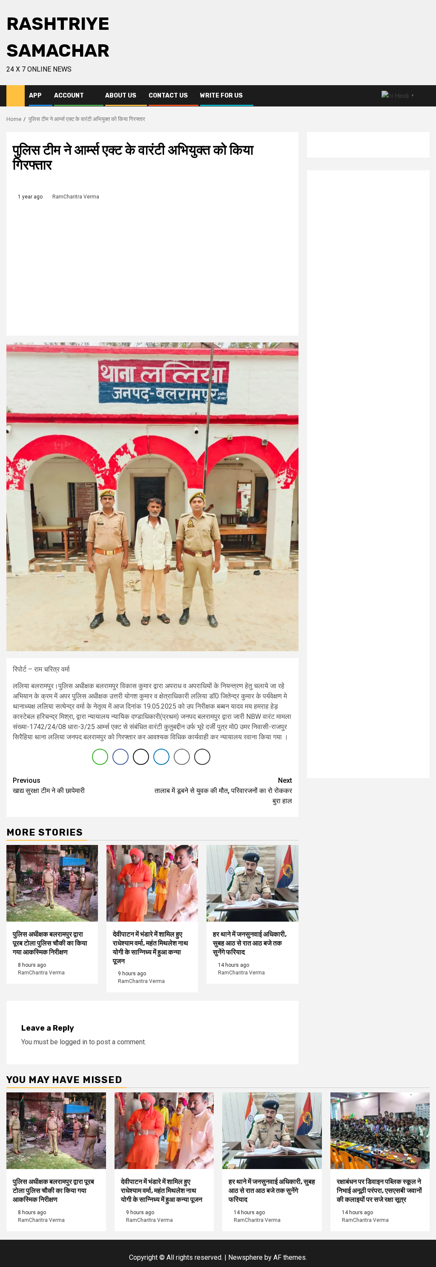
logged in (73, 1042)
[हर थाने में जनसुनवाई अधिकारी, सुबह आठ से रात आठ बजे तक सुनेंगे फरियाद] (252, 883)
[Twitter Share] (141, 757)
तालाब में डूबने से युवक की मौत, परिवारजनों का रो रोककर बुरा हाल (223, 790)
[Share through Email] (182, 757)
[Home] (15, 95)
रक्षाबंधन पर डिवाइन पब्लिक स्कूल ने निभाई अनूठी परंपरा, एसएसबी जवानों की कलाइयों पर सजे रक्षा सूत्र (379, 1191)
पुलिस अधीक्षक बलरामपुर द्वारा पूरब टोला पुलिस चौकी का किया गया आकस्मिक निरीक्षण (50, 943)
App (35, 95)
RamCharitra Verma (75, 197)
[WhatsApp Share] (100, 757)
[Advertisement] (152, 265)
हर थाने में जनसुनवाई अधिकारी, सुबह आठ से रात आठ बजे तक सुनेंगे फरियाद (250, 943)
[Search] (423, 96)
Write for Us (221, 95)
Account (69, 95)
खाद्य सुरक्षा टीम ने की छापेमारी (49, 785)
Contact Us (168, 95)
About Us (120, 95)
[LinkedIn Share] (161, 757)
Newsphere (245, 1257)
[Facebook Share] (120, 757)
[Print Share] (202, 757)
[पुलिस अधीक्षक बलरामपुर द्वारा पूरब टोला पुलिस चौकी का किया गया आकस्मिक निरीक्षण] (52, 883)
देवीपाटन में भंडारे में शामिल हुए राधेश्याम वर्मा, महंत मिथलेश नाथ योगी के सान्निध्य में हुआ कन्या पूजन (150, 947)
